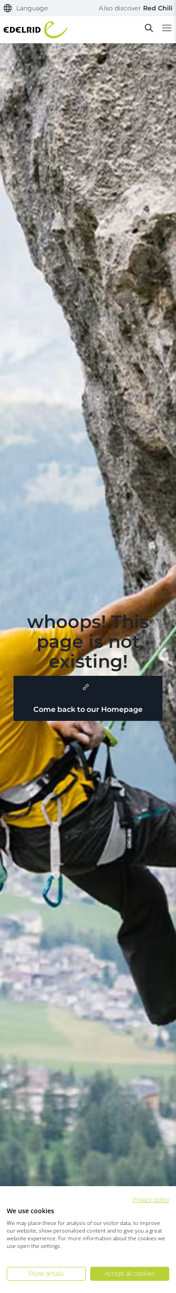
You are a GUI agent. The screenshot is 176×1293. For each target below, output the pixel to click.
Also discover (135, 8)
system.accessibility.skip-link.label (84, 11)
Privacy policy (151, 1199)
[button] (26, 8)
